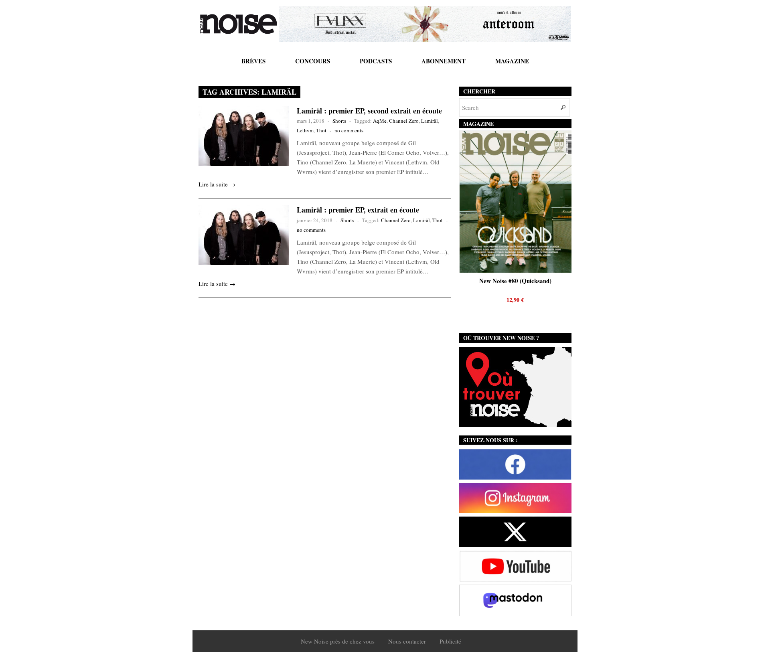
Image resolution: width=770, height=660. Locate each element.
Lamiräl (429, 120)
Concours (312, 61)
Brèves (253, 61)
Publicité (450, 641)
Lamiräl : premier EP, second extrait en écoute (369, 110)
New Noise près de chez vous (338, 641)
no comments (348, 130)
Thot (321, 130)
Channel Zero (404, 120)
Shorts (339, 120)
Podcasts (376, 61)
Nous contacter (407, 641)
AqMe (380, 120)
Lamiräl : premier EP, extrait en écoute (358, 209)
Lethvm (305, 130)
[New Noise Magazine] (239, 24)
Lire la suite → (217, 184)
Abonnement (443, 61)
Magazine (512, 61)
